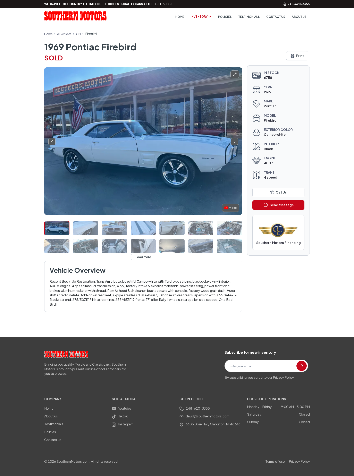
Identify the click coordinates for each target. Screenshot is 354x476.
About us (51, 416)
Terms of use (275, 461)
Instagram (125, 424)
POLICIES (225, 16)
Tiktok (123, 416)
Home (48, 34)
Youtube (124, 408)
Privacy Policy (299, 461)
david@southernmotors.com (207, 416)
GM (78, 34)
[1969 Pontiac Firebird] (143, 141)
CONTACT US (275, 16)
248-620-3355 (197, 408)
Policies (50, 432)
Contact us (52, 439)
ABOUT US (299, 16)
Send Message (282, 205)
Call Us (281, 192)
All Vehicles (64, 34)
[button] (52, 141)
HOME (179, 16)
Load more (143, 257)
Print (300, 55)
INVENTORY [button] (199, 16)
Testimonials (53, 424)
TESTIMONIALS (249, 16)
